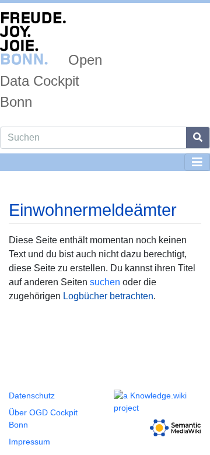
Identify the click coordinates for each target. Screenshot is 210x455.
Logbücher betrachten (108, 296)
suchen (105, 282)
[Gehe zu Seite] (198, 138)
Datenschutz (32, 395)
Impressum (29, 441)
